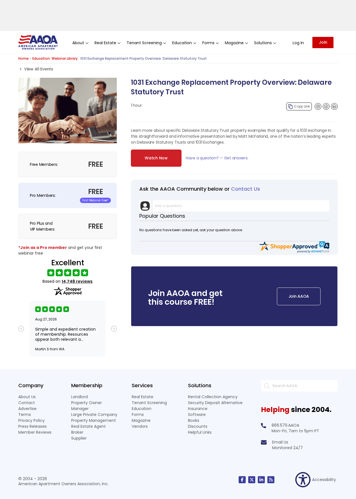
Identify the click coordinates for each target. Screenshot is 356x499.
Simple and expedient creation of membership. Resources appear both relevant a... (65, 334)
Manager (80, 408)
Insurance (197, 408)
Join (323, 42)
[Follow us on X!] (251, 479)
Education (141, 408)
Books (193, 420)
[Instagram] (318, 106)
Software (197, 414)
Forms (138, 414)
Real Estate (142, 397)
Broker (77, 432)
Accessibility (324, 479)
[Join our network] (261, 479)
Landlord (79, 397)
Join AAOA (298, 296)
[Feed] (270, 479)
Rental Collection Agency (213, 397)
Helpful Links (200, 432)
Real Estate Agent (88, 426)
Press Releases (32, 426)
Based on (67, 281)
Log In (298, 43)
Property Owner (86, 403)
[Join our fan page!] (242, 479)
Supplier (79, 438)
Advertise (27, 408)
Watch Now (156, 158)
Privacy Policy (31, 420)
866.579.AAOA (285, 425)
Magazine (141, 420)
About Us (27, 397)
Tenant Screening (149, 403)
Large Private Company (94, 414)
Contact (26, 403)
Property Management (93, 420)
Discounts (197, 426)
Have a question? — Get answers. (217, 158)
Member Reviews (35, 432)
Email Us (280, 442)
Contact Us (245, 188)
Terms (24, 414)
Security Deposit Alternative (215, 403)
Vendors (140, 426)
